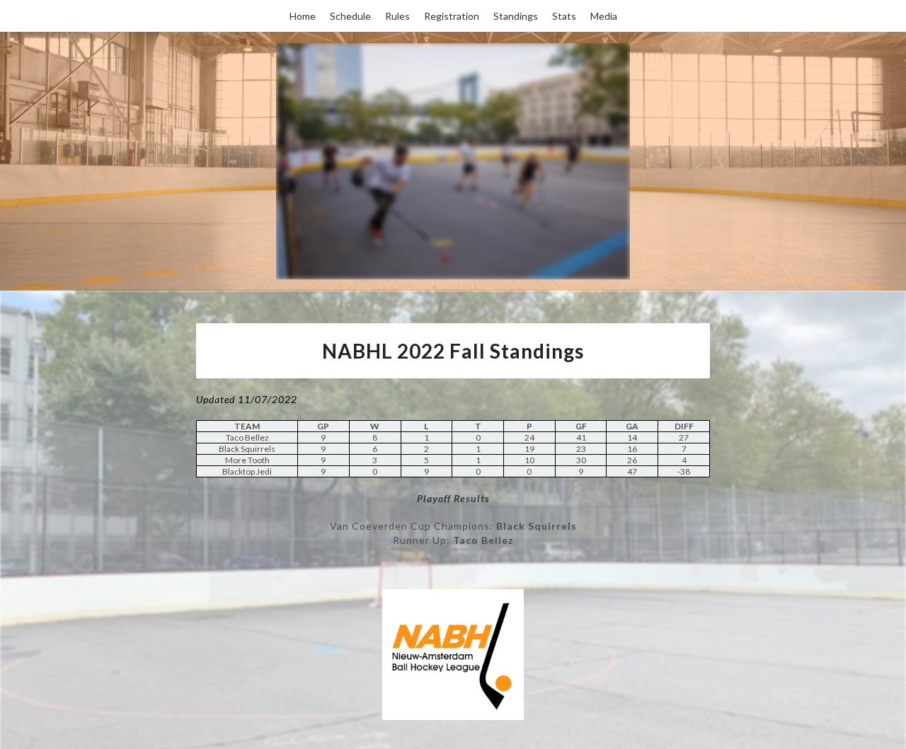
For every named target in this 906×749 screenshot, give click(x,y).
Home (302, 16)
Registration (451, 16)
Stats (564, 16)
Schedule (350, 16)
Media (603, 16)
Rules (397, 16)
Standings (515, 16)
